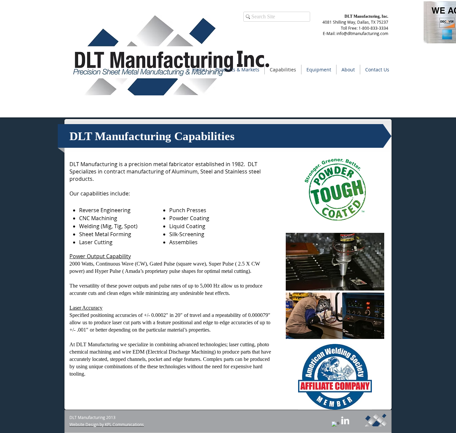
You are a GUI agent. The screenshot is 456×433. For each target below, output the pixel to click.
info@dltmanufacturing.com (362, 33)
